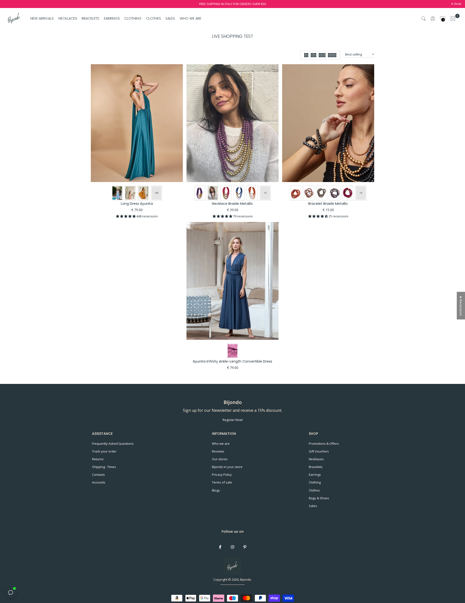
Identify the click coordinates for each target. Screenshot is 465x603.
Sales (313, 506)
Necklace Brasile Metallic (232, 203)
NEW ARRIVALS (42, 18)
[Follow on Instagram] (232, 547)
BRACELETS (90, 18)
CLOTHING (132, 18)
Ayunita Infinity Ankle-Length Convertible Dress (232, 361)
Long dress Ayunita (137, 203)
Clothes (314, 490)
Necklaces (316, 459)
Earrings (315, 474)
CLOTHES (153, 18)
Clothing (315, 482)
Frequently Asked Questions (113, 443)
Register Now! (233, 420)
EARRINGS (112, 18)
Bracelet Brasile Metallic (328, 203)
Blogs (216, 490)
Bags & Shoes (319, 498)
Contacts (98, 474)
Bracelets (316, 467)
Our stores (220, 459)
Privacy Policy (222, 474)
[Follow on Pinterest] (244, 547)
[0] (453, 18)
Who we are (221, 443)
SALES (170, 18)
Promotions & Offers (324, 443)
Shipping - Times (104, 467)
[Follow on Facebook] (220, 547)
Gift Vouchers (319, 451)
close (10, 4)
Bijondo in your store (227, 467)
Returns (98, 459)
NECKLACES (67, 18)
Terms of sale (222, 482)
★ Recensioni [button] (461, 306)
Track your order (104, 451)
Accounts (98, 482)
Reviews (218, 451)
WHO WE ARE (190, 18)
